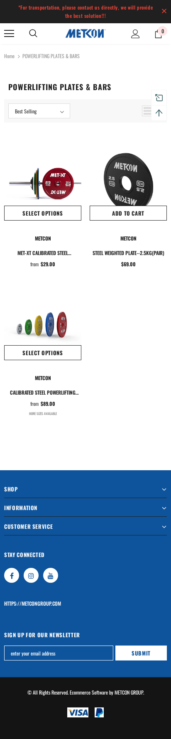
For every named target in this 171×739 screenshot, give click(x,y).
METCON (43, 238)
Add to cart (128, 213)
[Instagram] (31, 575)
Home (9, 55)
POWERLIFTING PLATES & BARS (51, 55)
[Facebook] (11, 575)
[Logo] (85, 33)
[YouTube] (50, 575)
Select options (42, 213)
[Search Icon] (33, 33)
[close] (164, 11)
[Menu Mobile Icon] (9, 34)
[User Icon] (135, 33)
